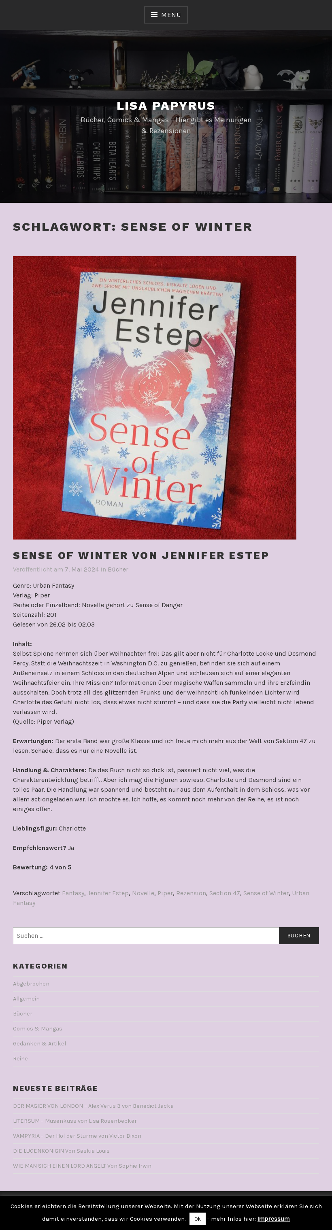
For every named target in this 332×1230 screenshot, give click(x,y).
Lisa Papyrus (166, 105)
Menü (171, 15)
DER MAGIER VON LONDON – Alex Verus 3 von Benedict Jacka (93, 1106)
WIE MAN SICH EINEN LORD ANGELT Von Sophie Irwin (82, 1165)
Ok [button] (197, 1219)
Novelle (143, 893)
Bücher (118, 569)
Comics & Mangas (37, 1028)
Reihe (20, 1058)
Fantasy (73, 893)
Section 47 (224, 893)
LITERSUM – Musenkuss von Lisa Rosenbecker (75, 1120)
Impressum (274, 1218)
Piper (165, 893)
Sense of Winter (266, 893)
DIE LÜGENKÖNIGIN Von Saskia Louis (61, 1150)
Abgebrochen (31, 983)
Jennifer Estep (108, 893)
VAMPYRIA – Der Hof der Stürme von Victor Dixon (77, 1135)
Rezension (191, 893)
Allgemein (26, 998)
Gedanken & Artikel (39, 1043)
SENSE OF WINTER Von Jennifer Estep (141, 555)
